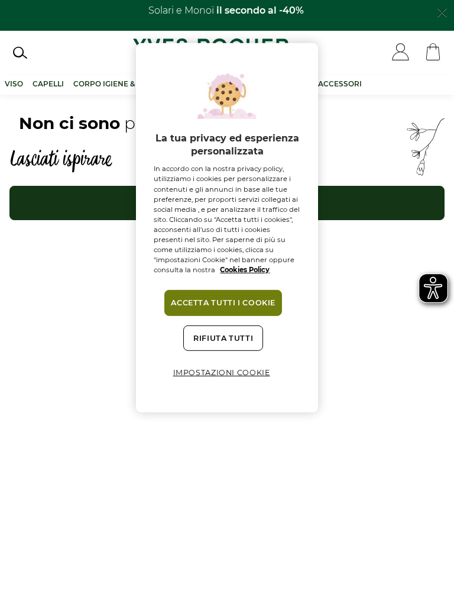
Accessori (340, 83)
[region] (226, 227)
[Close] (442, 11)
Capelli (48, 83)
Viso (14, 83)
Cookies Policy (245, 270)
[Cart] (433, 53)
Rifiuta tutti (223, 338)
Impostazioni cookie (221, 372)
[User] (400, 53)
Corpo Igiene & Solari (118, 83)
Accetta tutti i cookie (223, 302)
